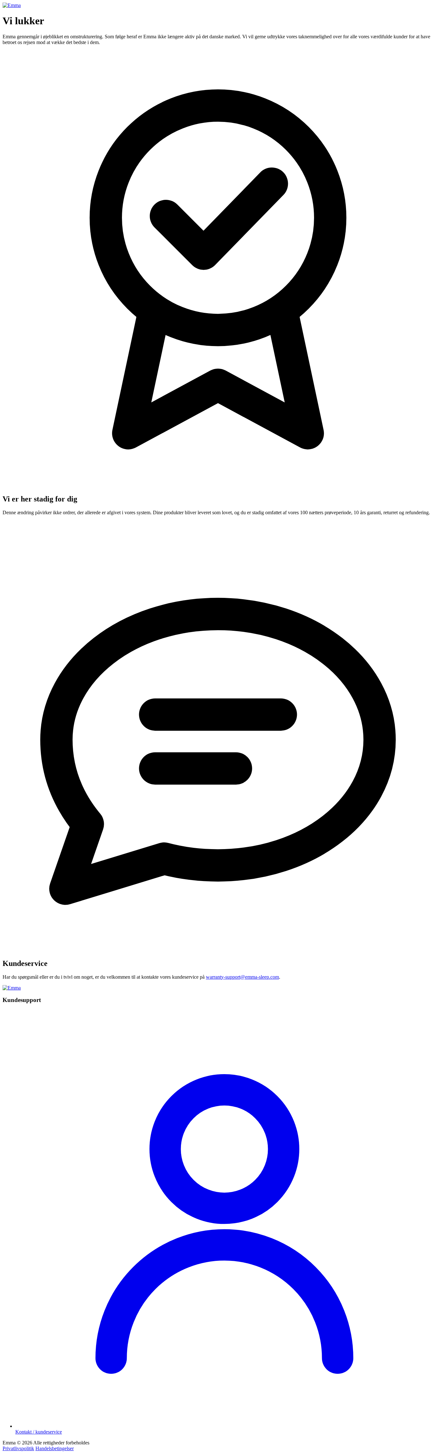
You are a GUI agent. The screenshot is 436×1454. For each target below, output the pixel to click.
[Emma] (12, 5)
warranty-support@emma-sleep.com (242, 977)
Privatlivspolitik (18, 1448)
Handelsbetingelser (54, 1448)
